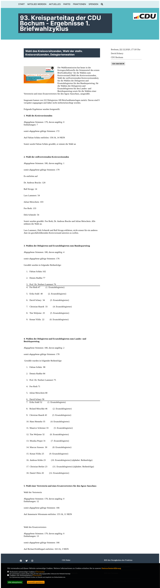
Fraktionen (79, 4)
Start (21, 4)
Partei (66, 4)
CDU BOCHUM (118, 63)
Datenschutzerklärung (111, 568)
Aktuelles (55, 4)
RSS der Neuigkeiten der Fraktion (118, 560)
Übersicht (40, 572)
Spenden (93, 4)
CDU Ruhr (66, 560)
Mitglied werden (36, 4)
